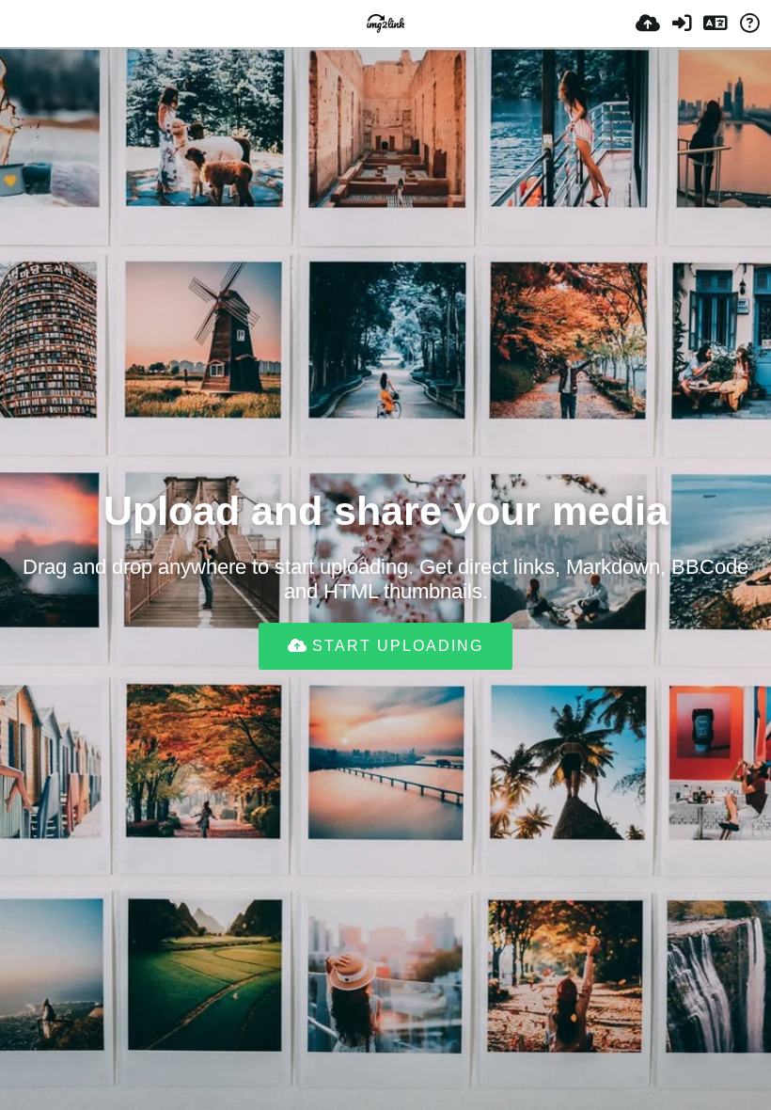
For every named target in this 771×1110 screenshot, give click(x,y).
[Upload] (648, 23)
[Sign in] (681, 23)
